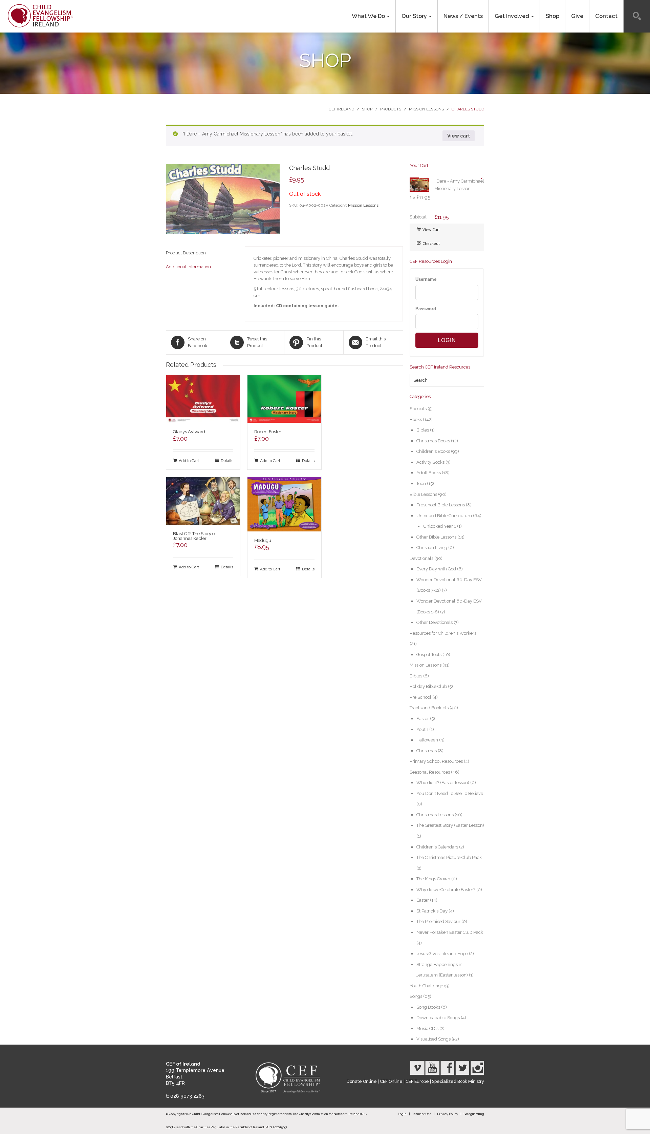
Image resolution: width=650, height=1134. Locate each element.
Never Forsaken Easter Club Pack (449, 932)
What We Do (369, 16)
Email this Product (376, 342)
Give (577, 16)
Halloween (427, 739)
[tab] (202, 253)
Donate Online (362, 1081)
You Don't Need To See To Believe (449, 793)
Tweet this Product (257, 342)
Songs (416, 996)
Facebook (447, 1068)
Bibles (422, 430)
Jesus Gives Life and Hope (442, 953)
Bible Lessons (423, 494)
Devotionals (421, 558)
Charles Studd (468, 109)
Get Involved (512, 16)
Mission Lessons (426, 109)
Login (402, 1114)
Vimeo (417, 1068)
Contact (606, 16)
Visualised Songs (433, 1039)
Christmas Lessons (435, 814)
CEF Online (391, 1081)
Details (227, 460)
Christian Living (431, 547)
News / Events (463, 16)
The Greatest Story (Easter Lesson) (450, 825)
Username (425, 279)
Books (416, 419)
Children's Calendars (437, 846)
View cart (458, 136)
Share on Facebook (197, 342)
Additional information (188, 266)
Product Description (186, 252)
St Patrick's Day (432, 910)
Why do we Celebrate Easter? (445, 889)
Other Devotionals (434, 622)
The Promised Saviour (438, 921)
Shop (552, 16)
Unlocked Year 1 (439, 526)
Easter (422, 718)
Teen (421, 483)
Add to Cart (189, 460)
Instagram (477, 1068)
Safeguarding (474, 1114)
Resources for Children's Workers (443, 633)
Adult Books (428, 472)
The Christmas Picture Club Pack (449, 857)
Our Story (415, 16)
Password (425, 308)
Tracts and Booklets (429, 707)
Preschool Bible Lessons (440, 504)
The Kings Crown (433, 878)
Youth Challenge (426, 985)
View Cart (431, 229)
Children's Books (433, 451)
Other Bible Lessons (436, 537)
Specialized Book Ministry (458, 1081)
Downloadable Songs (438, 1017)
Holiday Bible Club (428, 686)
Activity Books (430, 462)
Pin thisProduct (314, 342)
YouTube (432, 1068)
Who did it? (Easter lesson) (442, 782)
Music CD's (427, 1028)
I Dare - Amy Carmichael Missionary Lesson (459, 184)
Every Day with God (436, 568)
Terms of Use (421, 1114)
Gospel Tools (428, 654)
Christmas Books (433, 440)
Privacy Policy (447, 1114)
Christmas (426, 750)
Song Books (428, 1007)
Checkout (431, 243)
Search (637, 16)
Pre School (420, 697)
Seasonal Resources (430, 772)
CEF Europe (417, 1081)
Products (390, 109)
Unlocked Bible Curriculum (444, 515)
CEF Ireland (341, 109)
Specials (418, 408)
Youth (422, 729)
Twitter (462, 1068)
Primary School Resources (436, 761)
